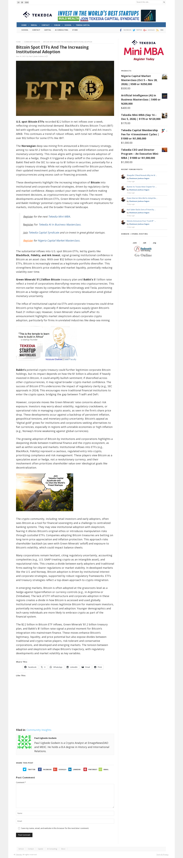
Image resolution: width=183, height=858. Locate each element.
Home (18, 42)
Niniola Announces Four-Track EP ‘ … (141, 221)
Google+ (62, 769)
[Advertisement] (65, 706)
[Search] (164, 2)
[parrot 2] (44, 513)
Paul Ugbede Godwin (36, 56)
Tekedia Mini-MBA (59, 216)
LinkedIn (76, 769)
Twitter (31, 769)
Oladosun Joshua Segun (139, 178)
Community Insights (32, 42)
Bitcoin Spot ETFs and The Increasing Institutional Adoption (52, 49)
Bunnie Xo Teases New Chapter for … (142, 187)
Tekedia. (19, 854)
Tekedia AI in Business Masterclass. (60, 224)
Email (106, 769)
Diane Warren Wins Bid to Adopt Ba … (142, 198)
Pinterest (92, 769)
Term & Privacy (162, 854)
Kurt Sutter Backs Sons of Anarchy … (141, 209)
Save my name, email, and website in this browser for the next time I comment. (55, 828)
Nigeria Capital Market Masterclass (58, 240)
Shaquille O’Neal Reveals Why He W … (142, 175)
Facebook (47, 769)
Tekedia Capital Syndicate (43, 232)
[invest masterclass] (48, 364)
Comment (21, 782)
